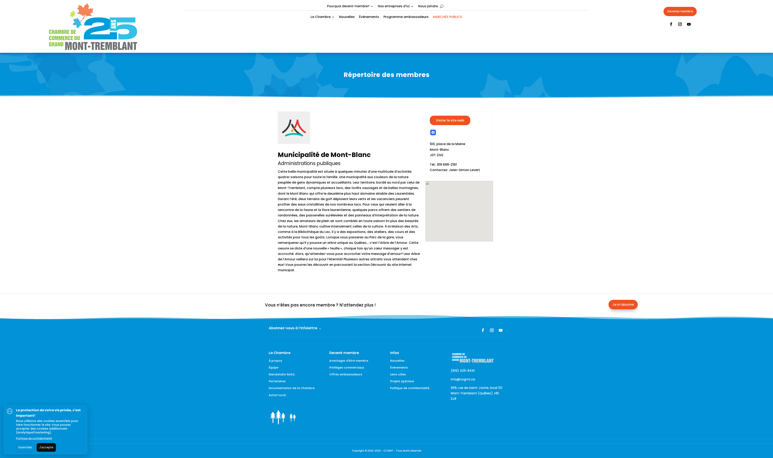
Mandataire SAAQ (282, 374)
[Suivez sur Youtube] (688, 24)
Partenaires (277, 381)
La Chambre (321, 17)
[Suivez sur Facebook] (671, 24)
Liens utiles (398, 374)
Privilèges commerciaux (346, 368)
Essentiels (25, 447)
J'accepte (46, 447)
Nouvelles (347, 17)
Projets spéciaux (402, 381)
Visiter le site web (450, 120)
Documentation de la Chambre (292, 388)
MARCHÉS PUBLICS (447, 17)
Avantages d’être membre (348, 361)
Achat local (277, 395)
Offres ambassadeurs (345, 374)
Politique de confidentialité (409, 388)
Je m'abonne (623, 304)
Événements (369, 17)
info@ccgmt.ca (463, 379)
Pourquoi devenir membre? (348, 6)
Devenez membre (680, 11)
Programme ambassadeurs (406, 17)
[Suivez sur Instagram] (680, 24)
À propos (275, 361)
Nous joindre (428, 6)
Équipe (273, 368)
